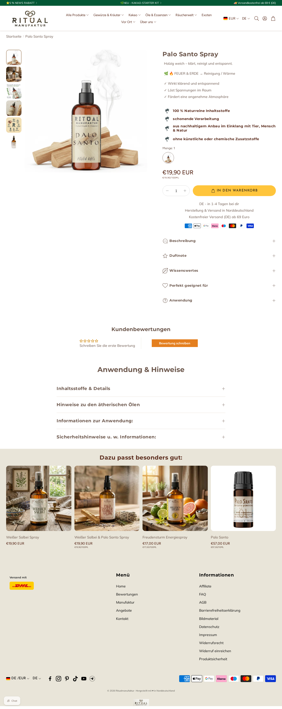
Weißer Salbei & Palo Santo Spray (101, 537)
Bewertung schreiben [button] (174, 343)
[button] (256, 18)
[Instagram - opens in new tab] (58, 678)
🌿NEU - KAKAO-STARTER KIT (139, 3)
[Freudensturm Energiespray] (175, 498)
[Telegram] (92, 678)
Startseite (13, 36)
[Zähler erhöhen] (184, 190)
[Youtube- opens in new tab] (84, 678)
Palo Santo (219, 537)
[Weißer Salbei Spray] (38, 498)
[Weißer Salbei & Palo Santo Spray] (107, 498)
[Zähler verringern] (167, 190)
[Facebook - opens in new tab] (50, 678)
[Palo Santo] (243, 498)
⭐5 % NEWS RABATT (20, 3)
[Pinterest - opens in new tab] (67, 678)
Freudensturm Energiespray (165, 537)
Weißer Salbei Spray (22, 537)
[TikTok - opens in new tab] (75, 678)
